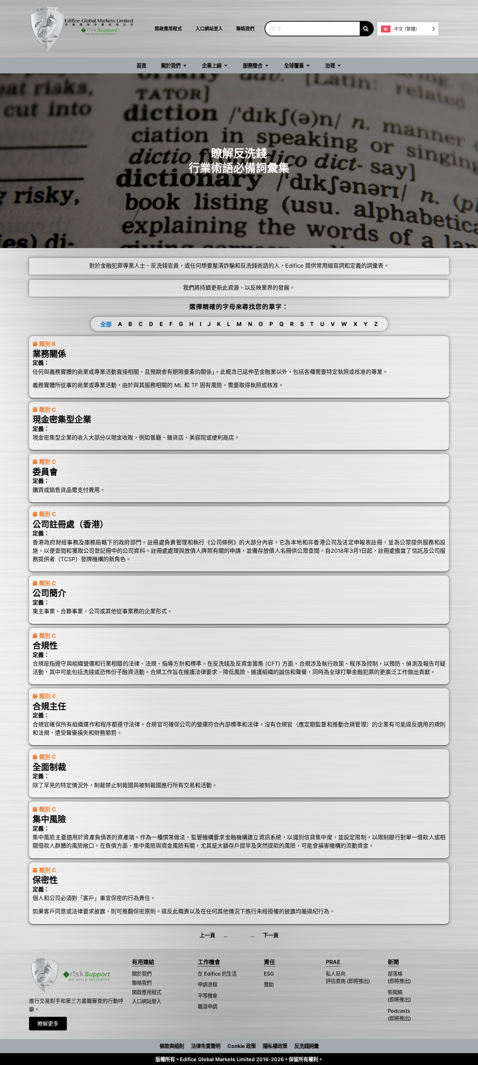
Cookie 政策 (241, 1046)
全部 (106, 324)
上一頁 (207, 935)
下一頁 (271, 935)
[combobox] (312, 28)
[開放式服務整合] (266, 66)
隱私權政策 (275, 1046)
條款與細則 (172, 1046)
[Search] (367, 28)
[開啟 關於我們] (184, 66)
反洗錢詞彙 (306, 1046)
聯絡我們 (245, 28)
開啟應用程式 (168, 28)
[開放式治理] (339, 66)
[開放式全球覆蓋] (307, 66)
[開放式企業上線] (225, 66)
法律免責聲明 (205, 1046)
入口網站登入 (209, 28)
